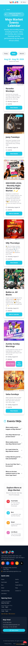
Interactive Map (5, 590)
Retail (2, 588)
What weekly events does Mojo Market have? (13, 443)
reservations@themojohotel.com (11, 624)
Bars (2, 585)
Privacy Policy (8, 643)
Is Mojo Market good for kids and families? (13, 458)
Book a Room (15, 630)
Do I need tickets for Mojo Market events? (12, 450)
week (13, 53)
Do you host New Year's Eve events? (13, 465)
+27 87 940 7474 (7, 622)
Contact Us (18, 590)
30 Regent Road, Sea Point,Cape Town (10, 568)
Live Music (4, 593)
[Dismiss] (26, 644)
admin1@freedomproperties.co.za (12, 571)
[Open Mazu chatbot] (25, 643)
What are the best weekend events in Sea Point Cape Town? (13, 473)
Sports (17, 582)
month (22, 53)
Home (2, 579)
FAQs (16, 588)
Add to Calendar (14, 213)
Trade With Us (19, 585)
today (6, 53)
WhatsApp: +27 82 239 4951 (10, 627)
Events (17, 579)
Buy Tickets (11, 364)
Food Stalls (4, 582)
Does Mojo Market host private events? (13, 435)
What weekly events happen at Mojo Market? (13, 428)
